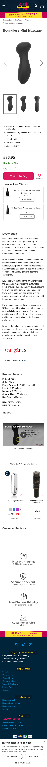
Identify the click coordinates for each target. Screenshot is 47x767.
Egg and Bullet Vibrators (14, 23)
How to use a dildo (9, 700)
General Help (7, 678)
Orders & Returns (9, 681)
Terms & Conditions (10, 684)
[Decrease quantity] (5, 168)
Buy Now (14, 519)
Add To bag (20, 176)
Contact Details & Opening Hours (15, 725)
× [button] (44, 742)
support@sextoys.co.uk (11, 722)
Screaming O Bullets (14, 500)
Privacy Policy (7, 687)
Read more (23, 752)
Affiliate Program (9, 728)
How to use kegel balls (11, 706)
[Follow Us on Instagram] (16, 644)
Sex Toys (18, 20)
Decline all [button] (34, 756)
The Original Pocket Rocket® (36, 501)
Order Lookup (7, 675)
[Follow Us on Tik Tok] (23, 644)
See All (5, 709)
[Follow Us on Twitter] (30, 644)
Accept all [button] (12, 756)
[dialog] (23, 753)
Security (5, 672)
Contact (5, 690)
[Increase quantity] (14, 168)
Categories (7, 20)
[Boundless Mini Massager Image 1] (23, 62)
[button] (3, 6)
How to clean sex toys (11, 703)
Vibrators (28, 20)
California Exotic (19, 360)
